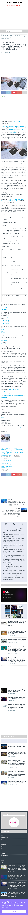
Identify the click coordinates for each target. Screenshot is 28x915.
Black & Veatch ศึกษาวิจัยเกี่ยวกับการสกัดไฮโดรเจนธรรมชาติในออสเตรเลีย (17, 745)
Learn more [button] (5, 907)
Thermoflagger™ (13, 129)
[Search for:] (14, 31)
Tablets (3, 332)
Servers (3, 331)
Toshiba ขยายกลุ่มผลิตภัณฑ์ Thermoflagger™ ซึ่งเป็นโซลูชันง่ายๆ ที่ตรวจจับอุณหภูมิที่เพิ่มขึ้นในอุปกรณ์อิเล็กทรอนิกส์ (6, 451)
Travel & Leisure (4, 853)
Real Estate (3, 857)
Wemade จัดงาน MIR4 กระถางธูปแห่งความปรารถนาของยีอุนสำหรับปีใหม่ (17, 782)
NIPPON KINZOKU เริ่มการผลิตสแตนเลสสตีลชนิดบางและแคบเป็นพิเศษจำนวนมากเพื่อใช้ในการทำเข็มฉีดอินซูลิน (13, 540)
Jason (11, 52)
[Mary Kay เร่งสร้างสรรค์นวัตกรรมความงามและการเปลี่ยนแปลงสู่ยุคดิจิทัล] (20, 611)
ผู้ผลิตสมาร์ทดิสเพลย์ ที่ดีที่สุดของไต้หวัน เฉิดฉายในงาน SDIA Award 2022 (17, 640)
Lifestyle (3, 851)
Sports (2, 862)
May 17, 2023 (5, 52)
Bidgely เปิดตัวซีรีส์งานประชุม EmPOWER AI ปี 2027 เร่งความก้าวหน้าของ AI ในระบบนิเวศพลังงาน (13, 545)
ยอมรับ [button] (14, 911)
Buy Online (4, 340)
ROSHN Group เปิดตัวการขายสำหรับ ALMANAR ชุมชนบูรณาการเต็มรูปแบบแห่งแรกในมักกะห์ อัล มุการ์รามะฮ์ (17, 753)
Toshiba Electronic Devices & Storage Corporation (13, 126)
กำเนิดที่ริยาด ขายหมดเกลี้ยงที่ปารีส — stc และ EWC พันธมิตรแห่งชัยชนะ (16, 698)
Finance (3, 848)
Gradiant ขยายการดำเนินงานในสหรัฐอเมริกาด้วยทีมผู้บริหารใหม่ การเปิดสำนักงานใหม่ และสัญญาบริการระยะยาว (13, 577)
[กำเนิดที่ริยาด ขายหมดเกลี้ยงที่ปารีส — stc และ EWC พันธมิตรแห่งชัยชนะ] (14, 607)
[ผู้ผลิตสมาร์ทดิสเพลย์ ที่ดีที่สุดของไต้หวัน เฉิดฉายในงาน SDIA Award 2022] (4, 642)
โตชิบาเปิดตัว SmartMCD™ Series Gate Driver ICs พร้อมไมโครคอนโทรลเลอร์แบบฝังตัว (19, 450)
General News (4, 837)
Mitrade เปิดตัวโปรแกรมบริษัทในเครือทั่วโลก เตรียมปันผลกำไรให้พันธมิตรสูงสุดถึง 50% (17, 632)
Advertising (3, 860)
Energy (2, 846)
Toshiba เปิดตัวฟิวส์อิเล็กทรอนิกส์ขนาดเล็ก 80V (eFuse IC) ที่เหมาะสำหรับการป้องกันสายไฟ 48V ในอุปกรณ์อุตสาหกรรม (13, 561)
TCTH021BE (23, 129)
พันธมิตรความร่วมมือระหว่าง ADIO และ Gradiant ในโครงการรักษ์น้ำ (17, 876)
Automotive (3, 842)
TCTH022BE (13, 132)
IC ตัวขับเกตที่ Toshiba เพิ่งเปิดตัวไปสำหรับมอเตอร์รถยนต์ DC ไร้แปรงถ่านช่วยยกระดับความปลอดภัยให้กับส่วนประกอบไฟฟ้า (6, 464)
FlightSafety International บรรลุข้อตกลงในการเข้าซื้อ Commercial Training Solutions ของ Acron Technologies (13, 551)
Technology (3, 839)
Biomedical (3, 844)
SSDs (2, 329)
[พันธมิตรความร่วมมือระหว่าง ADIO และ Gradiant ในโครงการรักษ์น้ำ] (4, 878)
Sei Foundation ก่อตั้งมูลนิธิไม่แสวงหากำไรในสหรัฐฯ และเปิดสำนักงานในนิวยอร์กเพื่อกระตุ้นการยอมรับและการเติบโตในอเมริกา (16, 894)
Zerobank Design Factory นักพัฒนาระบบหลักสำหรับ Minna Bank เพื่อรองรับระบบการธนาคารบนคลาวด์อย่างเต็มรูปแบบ (17, 623)
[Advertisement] (14, 18)
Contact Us (4, 417)
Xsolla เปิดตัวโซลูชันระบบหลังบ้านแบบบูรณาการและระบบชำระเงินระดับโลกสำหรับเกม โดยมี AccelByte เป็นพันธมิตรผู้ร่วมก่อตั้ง (13, 566)
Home (2, 835)
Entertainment (4, 855)
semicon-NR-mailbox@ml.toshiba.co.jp (11, 427)
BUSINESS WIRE (16, 121)
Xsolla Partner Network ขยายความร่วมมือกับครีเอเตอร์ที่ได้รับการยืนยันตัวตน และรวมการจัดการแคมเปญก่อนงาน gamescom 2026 (14, 572)
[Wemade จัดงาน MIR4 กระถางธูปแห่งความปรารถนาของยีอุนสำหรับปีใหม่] (4, 784)
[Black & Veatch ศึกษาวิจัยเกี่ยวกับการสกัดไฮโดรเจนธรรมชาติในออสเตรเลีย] (4, 747)
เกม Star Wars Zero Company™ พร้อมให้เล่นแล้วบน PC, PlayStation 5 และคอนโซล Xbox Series (13, 530)
